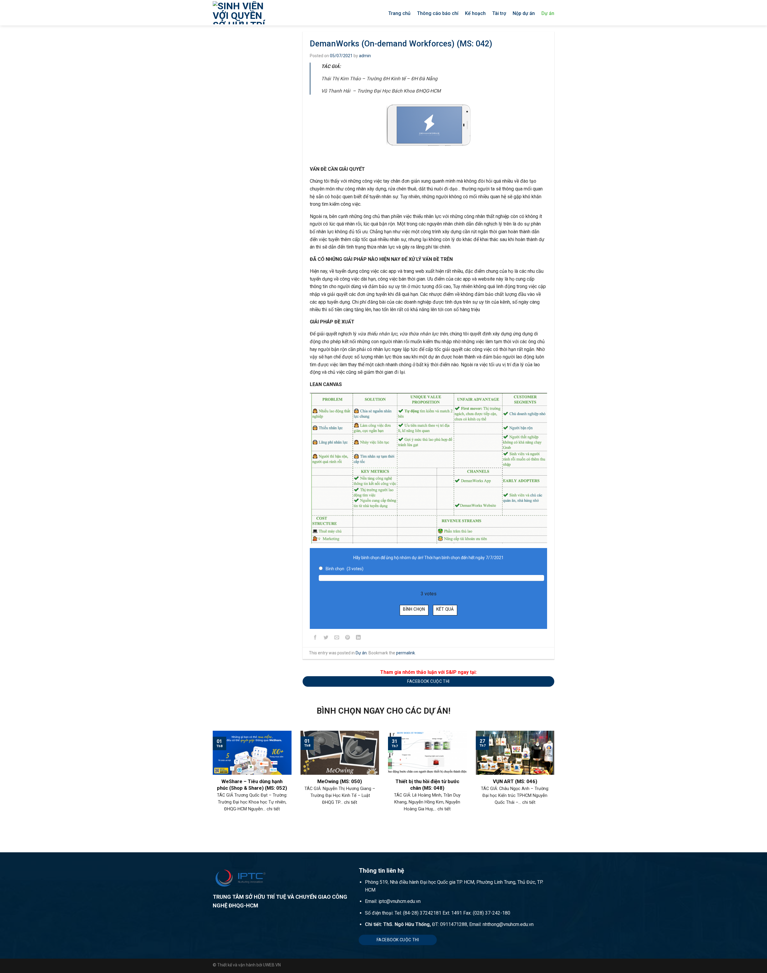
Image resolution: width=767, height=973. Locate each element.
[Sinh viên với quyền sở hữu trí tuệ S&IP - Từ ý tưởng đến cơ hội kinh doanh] (247, 12)
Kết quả (445, 609)
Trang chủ (399, 13)
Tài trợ (499, 13)
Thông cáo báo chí (437, 13)
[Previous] (211, 782)
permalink (405, 652)
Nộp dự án (524, 13)
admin (365, 55)
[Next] (555, 782)
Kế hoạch (475, 13)
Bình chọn (414, 609)
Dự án (547, 13)
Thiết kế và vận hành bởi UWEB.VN (249, 965)
